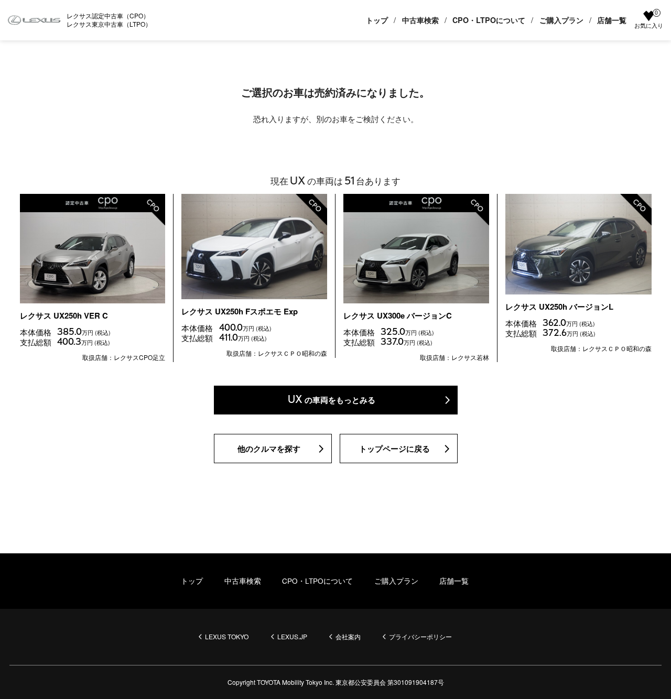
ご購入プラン (561, 20)
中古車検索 (420, 20)
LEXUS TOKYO (226, 636)
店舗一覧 (611, 20)
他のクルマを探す (268, 448)
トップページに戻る (394, 448)
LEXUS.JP (292, 636)
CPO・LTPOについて (488, 20)
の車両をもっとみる (332, 399)
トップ (377, 20)
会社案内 (348, 636)
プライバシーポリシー (420, 636)
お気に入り (648, 19)
